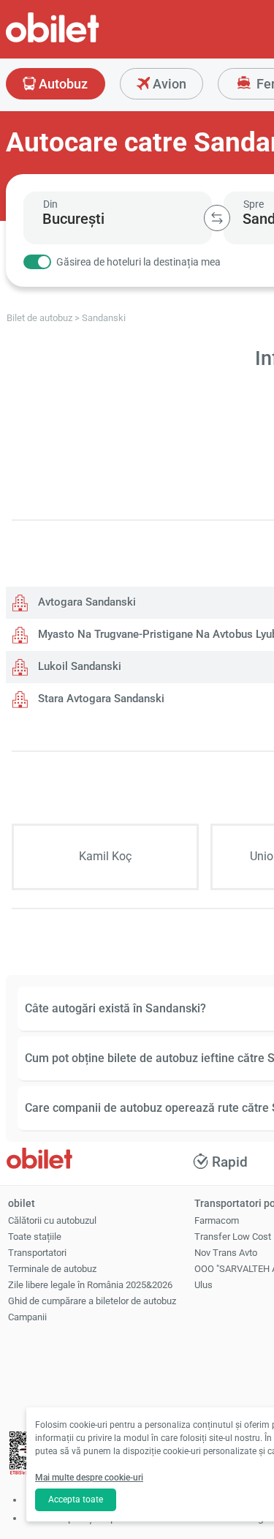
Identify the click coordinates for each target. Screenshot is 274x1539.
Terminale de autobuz (52, 1268)
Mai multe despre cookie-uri (89, 1477)
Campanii (27, 1317)
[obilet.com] (88, 41)
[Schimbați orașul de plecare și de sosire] (217, 218)
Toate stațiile (34, 1236)
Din (50, 204)
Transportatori (37, 1252)
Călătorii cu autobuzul (52, 1220)
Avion (168, 83)
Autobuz (62, 83)
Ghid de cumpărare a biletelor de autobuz (92, 1300)
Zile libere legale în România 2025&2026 (90, 1284)
